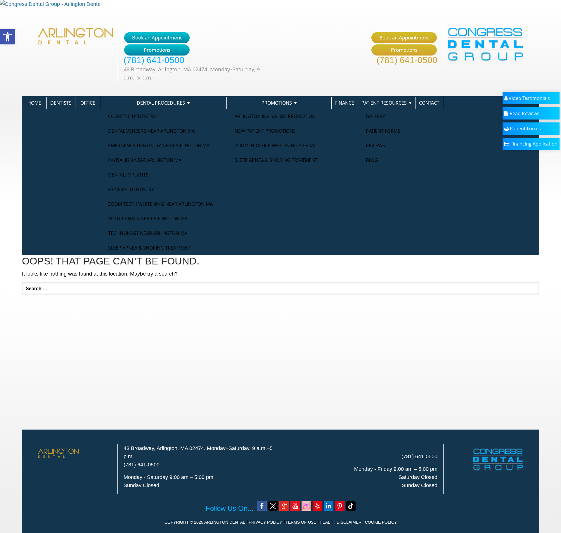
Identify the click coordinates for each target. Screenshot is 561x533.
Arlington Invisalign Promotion (275, 116)
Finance (344, 103)
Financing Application (533, 144)
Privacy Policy (265, 522)
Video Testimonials (529, 98)
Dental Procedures (161, 103)
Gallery (375, 116)
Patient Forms (383, 131)
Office (87, 103)
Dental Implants (128, 175)
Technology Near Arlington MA (147, 233)
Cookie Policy (381, 522)
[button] (7, 36)
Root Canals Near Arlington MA (148, 218)
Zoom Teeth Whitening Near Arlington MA (160, 204)
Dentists (61, 103)
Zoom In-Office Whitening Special (275, 145)
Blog (372, 160)
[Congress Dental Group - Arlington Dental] (280, 4)
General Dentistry (131, 189)
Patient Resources (384, 103)
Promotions (157, 49)
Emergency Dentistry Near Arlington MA (158, 145)
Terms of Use (300, 522)
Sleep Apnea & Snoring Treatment (149, 248)
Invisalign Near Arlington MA (144, 160)
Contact (429, 103)
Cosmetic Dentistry (132, 116)
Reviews (375, 145)
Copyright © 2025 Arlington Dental (205, 522)
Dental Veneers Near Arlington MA (151, 131)
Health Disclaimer (340, 522)
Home (34, 103)
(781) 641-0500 (154, 60)
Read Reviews (523, 113)
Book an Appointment (157, 37)
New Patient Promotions (265, 131)
